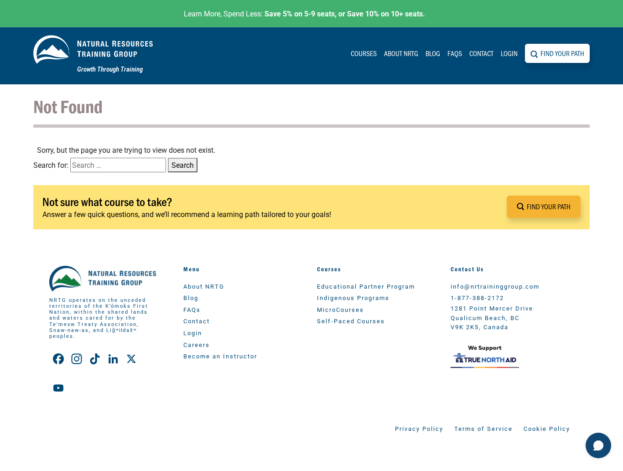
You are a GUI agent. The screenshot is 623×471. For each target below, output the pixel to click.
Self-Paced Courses (351, 321)
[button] (544, 207)
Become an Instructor (220, 356)
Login (509, 53)
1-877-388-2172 (477, 297)
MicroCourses (340, 309)
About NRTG (401, 53)
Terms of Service (483, 428)
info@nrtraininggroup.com (495, 286)
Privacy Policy (419, 428)
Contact (481, 53)
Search (182, 165)
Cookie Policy (547, 428)
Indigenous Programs (353, 297)
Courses (364, 53)
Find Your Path (562, 53)
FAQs (454, 53)
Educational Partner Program (366, 286)
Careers (196, 344)
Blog (433, 53)
